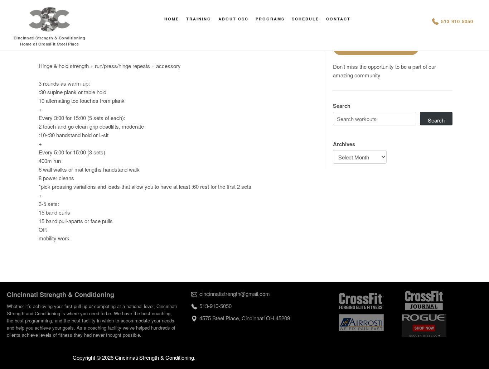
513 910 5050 (457, 21)
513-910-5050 (215, 306)
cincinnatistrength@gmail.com (234, 293)
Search (341, 106)
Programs (270, 18)
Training (198, 18)
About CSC (233, 18)
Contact (338, 18)
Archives (344, 144)
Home (171, 18)
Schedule (305, 18)
